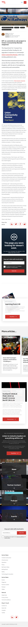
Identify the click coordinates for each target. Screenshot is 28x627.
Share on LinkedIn (11, 224)
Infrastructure (5, 560)
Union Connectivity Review (10, 55)
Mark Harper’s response (19, 81)
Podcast (3, 587)
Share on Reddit (24, 224)
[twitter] (16, 617)
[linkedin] (12, 617)
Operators (4, 562)
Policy (3, 565)
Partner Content (5, 585)
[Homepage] (4, 2)
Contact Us (4, 606)
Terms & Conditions (6, 600)
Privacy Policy (5, 597)
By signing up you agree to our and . (13, 267)
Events (3, 580)
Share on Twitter (16, 224)
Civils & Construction (6, 558)
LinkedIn (4, 610)
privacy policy (15, 267)
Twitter (3, 613)
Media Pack (4, 595)
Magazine (4, 582)
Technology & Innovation (7, 574)
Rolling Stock (5, 569)
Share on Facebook (20, 224)
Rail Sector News (5, 567)
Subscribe (4, 608)
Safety (3, 572)
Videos (3, 589)
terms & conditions (20, 537)
